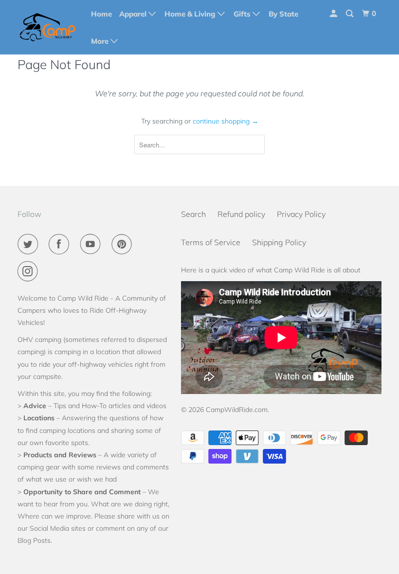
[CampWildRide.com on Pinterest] (123, 244)
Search (193, 214)
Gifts (243, 13)
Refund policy (241, 214)
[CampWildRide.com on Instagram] (30, 271)
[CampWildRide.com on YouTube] (92, 244)
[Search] (350, 13)
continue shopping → (225, 121)
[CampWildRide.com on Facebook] (61, 244)
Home (101, 13)
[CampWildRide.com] (48, 27)
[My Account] (334, 13)
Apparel (133, 13)
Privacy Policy (301, 214)
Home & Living (191, 13)
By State (283, 13)
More (100, 41)
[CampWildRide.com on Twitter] (30, 244)
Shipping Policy (279, 242)
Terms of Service (210, 242)
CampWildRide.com (237, 409)
